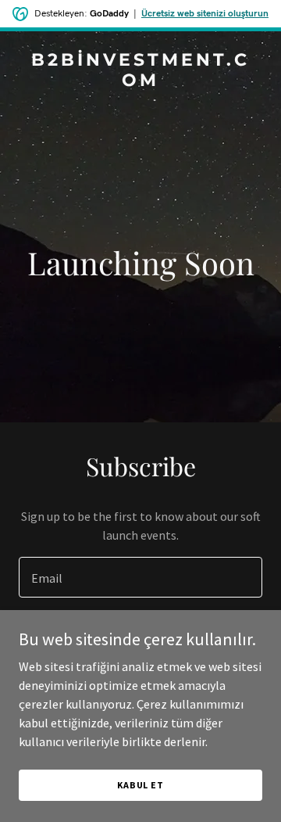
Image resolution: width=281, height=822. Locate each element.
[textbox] (140, 577)
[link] (140, 81)
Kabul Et (140, 785)
